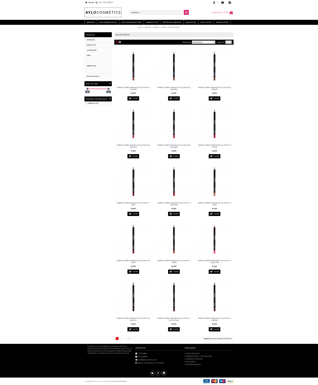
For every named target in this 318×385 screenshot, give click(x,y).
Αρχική (140, 27)
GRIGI (89, 55)
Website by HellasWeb (118, 381)
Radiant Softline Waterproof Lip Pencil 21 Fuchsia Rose (173, 319)
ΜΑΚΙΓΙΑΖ (148, 27)
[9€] (109, 89)
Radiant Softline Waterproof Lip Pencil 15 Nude (214, 204)
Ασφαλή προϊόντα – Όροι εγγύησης (199, 356)
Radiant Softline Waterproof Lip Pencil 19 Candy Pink (214, 261)
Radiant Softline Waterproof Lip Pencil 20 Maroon (133, 319)
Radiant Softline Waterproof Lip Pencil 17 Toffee (173, 261)
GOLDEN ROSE (92, 50)
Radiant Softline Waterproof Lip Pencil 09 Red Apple (173, 146)
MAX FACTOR (91, 45)
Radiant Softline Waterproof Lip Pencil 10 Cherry (214, 146)
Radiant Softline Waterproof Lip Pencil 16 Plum (133, 261)
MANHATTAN (91, 66)
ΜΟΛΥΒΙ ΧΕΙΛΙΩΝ (174, 27)
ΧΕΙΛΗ (164, 27)
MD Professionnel (93, 76)
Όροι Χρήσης (191, 361)
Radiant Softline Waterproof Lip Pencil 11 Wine (133, 204)
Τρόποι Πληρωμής (193, 353)
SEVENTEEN (91, 40)
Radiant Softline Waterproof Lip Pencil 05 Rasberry (133, 146)
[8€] (87, 89)
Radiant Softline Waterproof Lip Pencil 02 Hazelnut (173, 88)
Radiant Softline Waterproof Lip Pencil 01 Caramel (133, 88)
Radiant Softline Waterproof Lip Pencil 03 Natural (214, 88)
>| (128, 338)
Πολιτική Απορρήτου (193, 364)
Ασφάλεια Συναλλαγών (194, 359)
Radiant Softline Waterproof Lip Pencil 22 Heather (214, 319)
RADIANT (156, 27)
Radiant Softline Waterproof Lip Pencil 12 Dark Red (173, 204)
